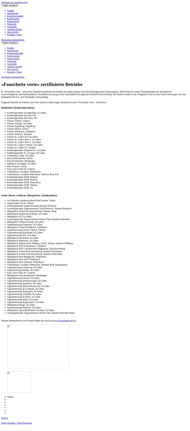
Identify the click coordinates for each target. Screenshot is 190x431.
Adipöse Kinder (14, 29)
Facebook (27, 423)
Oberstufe (11, 24)
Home (4, 423)
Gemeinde (12, 26)
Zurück (4, 418)
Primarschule (13, 21)
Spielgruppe (12, 13)
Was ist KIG (13, 32)
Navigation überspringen (12, 40)
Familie (10, 10)
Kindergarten (13, 18)
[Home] (14, 2)
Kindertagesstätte (15, 16)
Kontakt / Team (14, 34)
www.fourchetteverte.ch (64, 320)
